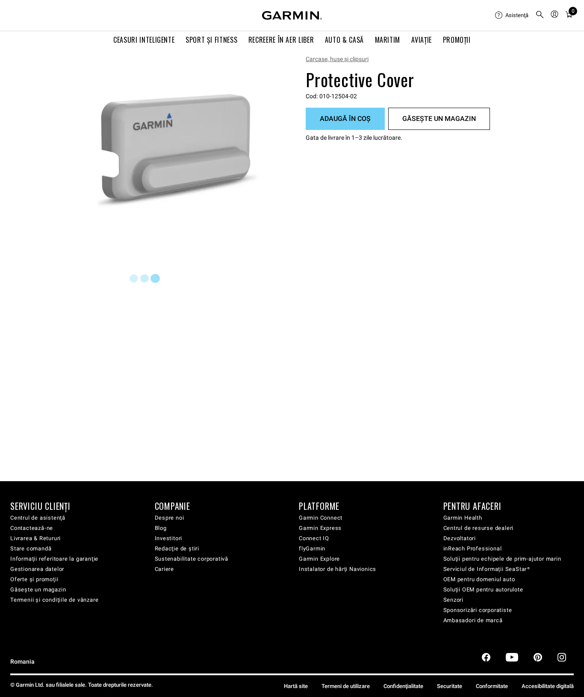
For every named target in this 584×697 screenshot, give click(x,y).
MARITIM (387, 40)
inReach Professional (472, 548)
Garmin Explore (319, 559)
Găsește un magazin (38, 589)
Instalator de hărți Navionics (337, 569)
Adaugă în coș (345, 119)
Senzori (453, 600)
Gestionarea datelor (37, 569)
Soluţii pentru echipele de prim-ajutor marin (502, 559)
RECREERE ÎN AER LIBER (281, 40)
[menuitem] (511, 15)
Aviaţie (421, 40)
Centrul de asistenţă (37, 518)
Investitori (169, 538)
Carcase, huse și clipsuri (337, 59)
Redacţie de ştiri (177, 548)
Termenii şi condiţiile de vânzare (54, 600)
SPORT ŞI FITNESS (211, 40)
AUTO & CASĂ (344, 40)
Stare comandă (30, 548)
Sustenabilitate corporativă (192, 559)
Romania (22, 661)
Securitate (449, 686)
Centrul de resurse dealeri (478, 528)
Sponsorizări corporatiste (477, 610)
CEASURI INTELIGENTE (143, 40)
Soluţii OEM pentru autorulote (483, 589)
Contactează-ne (31, 528)
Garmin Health (462, 518)
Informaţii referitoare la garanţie (54, 559)
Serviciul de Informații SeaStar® (487, 569)
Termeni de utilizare (345, 686)
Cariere (164, 569)
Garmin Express (320, 528)
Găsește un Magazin (439, 119)
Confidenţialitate (403, 686)
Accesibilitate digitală (548, 686)
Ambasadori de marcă (473, 620)
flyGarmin (312, 548)
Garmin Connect (320, 518)
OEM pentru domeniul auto (479, 579)
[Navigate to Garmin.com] (292, 15)
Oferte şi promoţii (34, 579)
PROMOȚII (457, 40)
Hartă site (296, 686)
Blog (161, 528)
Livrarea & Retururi (35, 538)
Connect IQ (314, 538)
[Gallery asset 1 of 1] (177, 150)
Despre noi (169, 518)
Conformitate (492, 686)
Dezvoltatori (459, 538)
